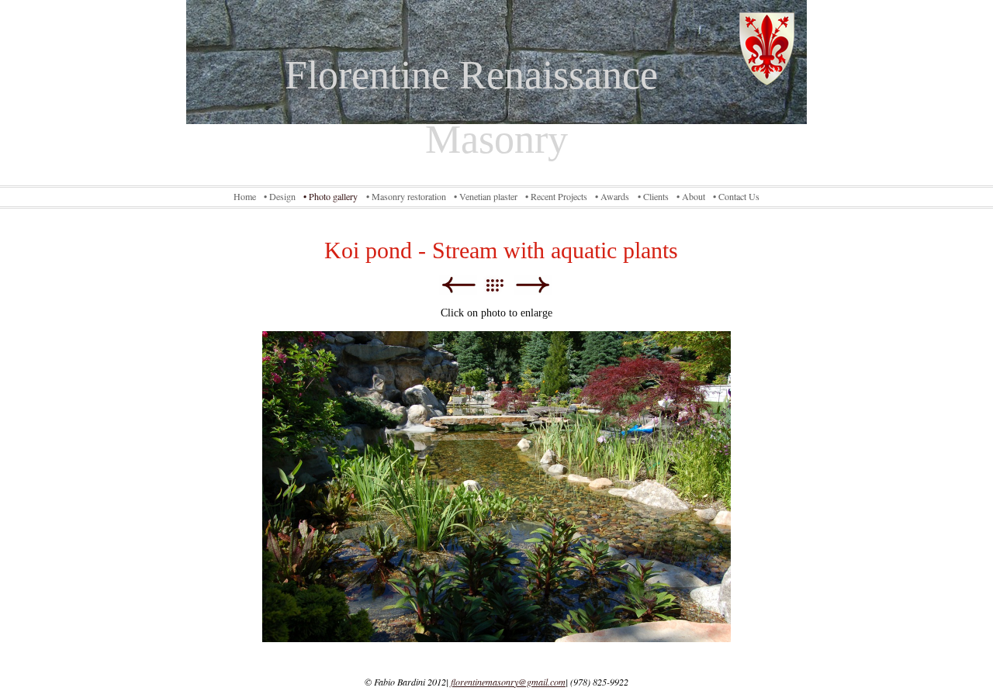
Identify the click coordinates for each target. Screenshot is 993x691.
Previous (458, 285)
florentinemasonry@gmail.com (508, 681)
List (502, 285)
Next (533, 285)
